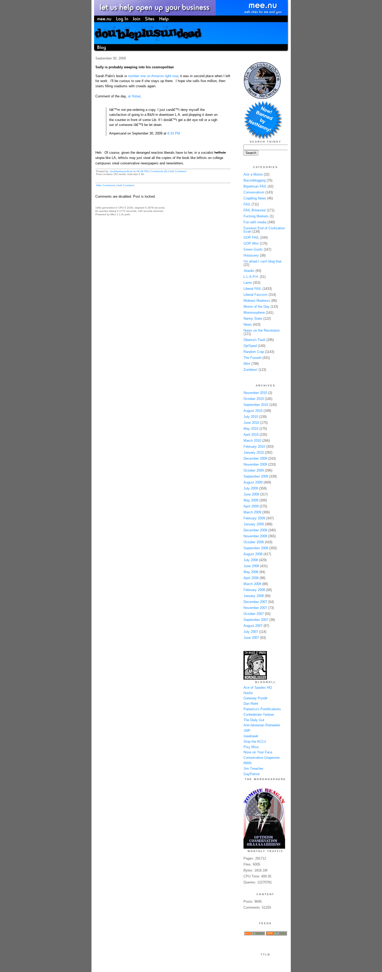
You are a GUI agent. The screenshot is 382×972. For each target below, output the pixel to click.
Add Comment (177, 171)
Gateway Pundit (255, 698)
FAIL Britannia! (254, 210)
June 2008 (251, 566)
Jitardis (248, 271)
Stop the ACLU (254, 741)
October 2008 (253, 542)
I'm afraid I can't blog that (262, 261)
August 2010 (252, 411)
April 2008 (251, 578)
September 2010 (255, 405)
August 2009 (252, 482)
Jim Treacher (253, 768)
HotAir (248, 693)
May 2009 (250, 500)
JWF (247, 731)
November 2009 (255, 464)
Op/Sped (250, 346)
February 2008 (254, 590)
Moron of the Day (256, 307)
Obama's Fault (254, 340)
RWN (247, 763)
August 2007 (252, 626)
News (247, 324)
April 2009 (251, 506)
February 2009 (254, 518)
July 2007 (250, 632)
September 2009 (255, 476)
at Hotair (134, 96)
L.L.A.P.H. (251, 277)
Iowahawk (250, 736)
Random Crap (253, 352)
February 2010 (254, 446)
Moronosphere (254, 312)
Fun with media (254, 222)
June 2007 (251, 638)
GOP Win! (251, 243)
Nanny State (252, 318)
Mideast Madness (256, 301)
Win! (246, 364)
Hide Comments (105, 185)
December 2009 (255, 458)
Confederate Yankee (258, 714)
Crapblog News (254, 198)
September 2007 (255, 620)
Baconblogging (254, 180)
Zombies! (250, 370)
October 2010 (253, 399)
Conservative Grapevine (261, 758)
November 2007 (255, 608)
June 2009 (251, 494)
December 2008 (255, 530)
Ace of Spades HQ (257, 687)
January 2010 (253, 452)
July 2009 (250, 488)
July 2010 (250, 417)
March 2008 (252, 584)
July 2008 (250, 560)
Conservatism (253, 192)
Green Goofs (253, 249)
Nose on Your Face (257, 752)
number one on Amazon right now (153, 76)
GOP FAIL (251, 237)
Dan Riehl (250, 704)
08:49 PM (142, 171)
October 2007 (253, 614)
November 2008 (255, 536)
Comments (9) (158, 171)
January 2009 (253, 524)
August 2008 (252, 554)
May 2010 (250, 429)
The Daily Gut (253, 720)
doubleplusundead (121, 171)
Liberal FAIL (252, 289)
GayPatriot (251, 774)
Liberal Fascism (255, 295)
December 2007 (255, 602)
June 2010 (251, 423)
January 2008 (253, 596)
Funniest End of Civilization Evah (264, 229)
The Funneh (252, 358)
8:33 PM (173, 133)
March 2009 (252, 512)
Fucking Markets (256, 216)
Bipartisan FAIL (255, 186)
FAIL (247, 204)
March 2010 (252, 441)
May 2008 (250, 572)
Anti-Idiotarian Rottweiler (261, 725)
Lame (247, 283)
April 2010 (251, 435)
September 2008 (255, 548)
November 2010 (255, 393)
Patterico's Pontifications (262, 709)
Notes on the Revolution (261, 330)
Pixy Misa (251, 747)
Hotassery (251, 255)
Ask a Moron (253, 174)
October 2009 (253, 470)
